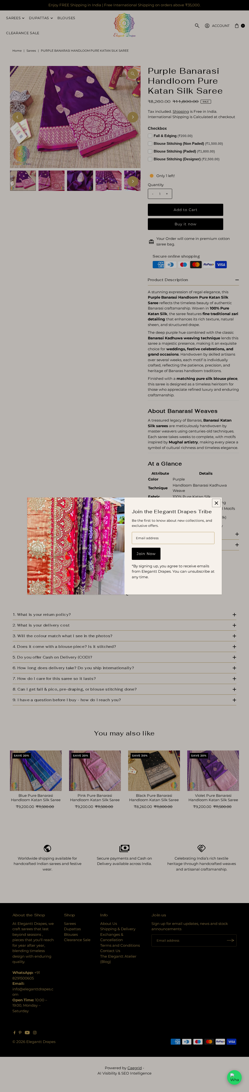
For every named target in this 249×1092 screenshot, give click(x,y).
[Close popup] (216, 503)
